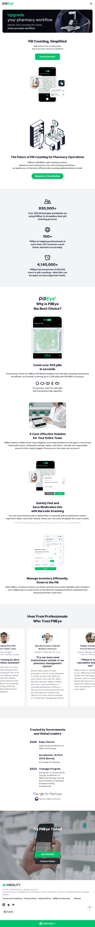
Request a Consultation (47, 176)
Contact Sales (47, 861)
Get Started (47, 854)
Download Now (47, 56)
